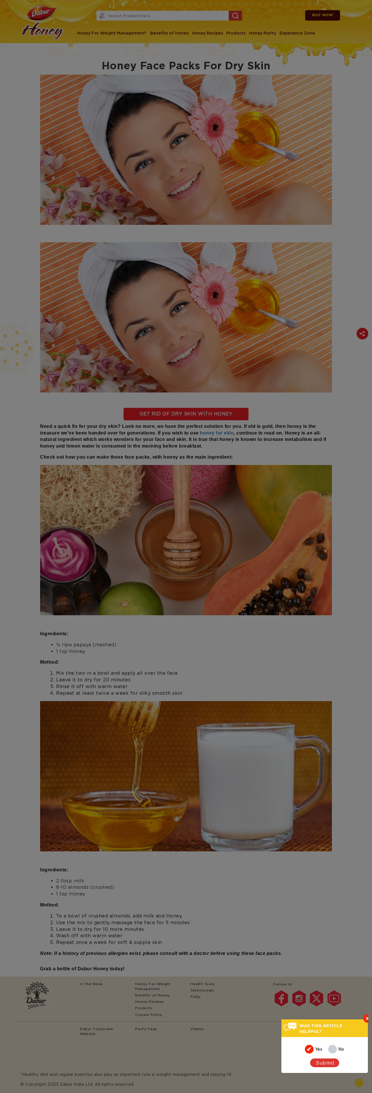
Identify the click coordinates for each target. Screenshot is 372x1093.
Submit (325, 1063)
